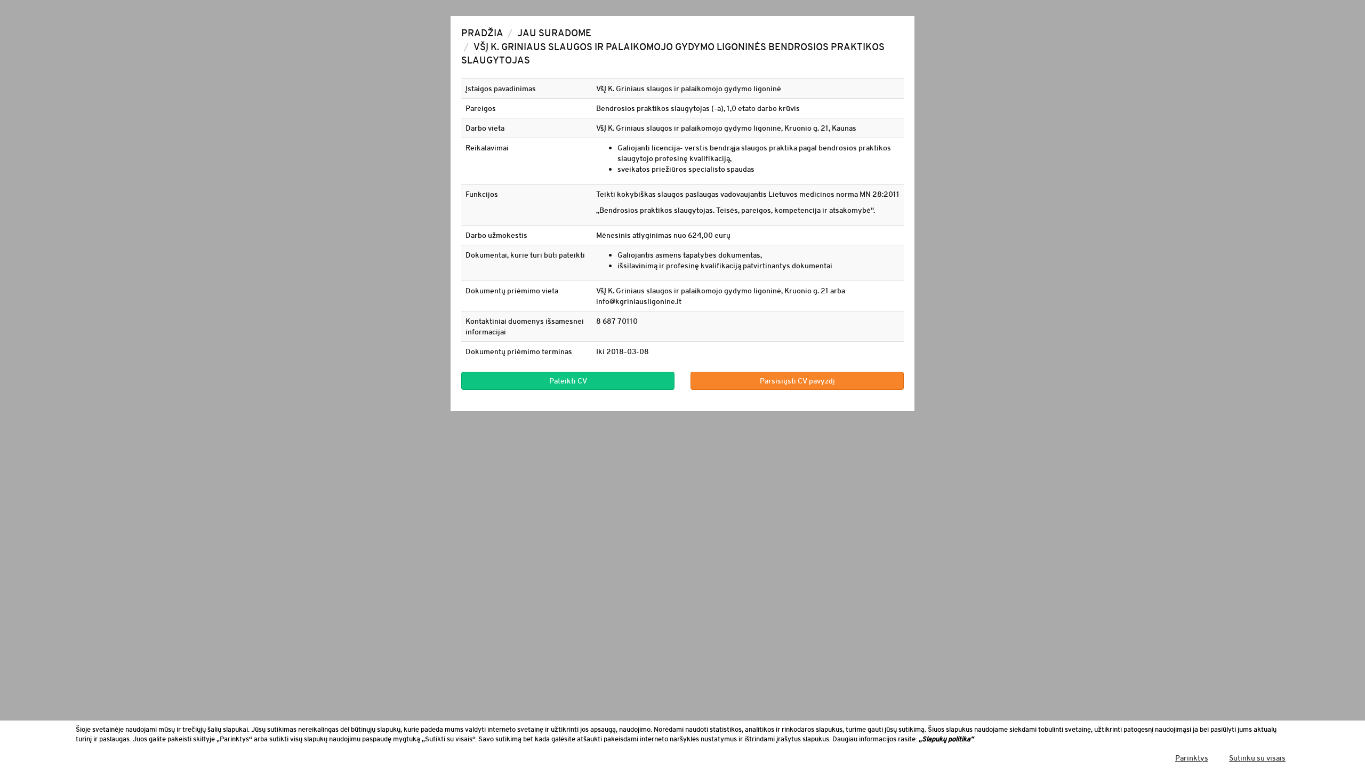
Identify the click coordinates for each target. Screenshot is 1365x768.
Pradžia (482, 33)
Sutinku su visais (1257, 758)
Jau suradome (554, 33)
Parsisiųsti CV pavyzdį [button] (797, 381)
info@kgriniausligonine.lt (638, 301)
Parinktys (1191, 758)
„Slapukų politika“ (946, 738)
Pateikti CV (568, 381)
